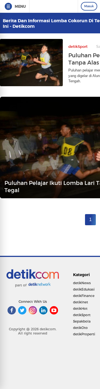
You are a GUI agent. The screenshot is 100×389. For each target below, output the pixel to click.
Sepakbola (82, 321)
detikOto (80, 328)
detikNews (82, 283)
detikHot (80, 308)
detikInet (80, 302)
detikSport (82, 315)
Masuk (89, 6)
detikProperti (84, 334)
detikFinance (83, 296)
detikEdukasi (83, 289)
